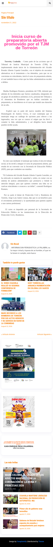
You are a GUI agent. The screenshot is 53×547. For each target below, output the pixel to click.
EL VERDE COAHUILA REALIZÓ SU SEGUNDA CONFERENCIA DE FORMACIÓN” (10, 287)
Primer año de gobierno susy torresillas (30, 510)
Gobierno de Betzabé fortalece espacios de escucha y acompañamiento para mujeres (31, 523)
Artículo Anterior (8, 334)
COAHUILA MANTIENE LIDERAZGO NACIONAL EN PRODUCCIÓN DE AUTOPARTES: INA (33, 498)
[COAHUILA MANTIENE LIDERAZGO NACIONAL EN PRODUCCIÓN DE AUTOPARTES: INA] (10, 499)
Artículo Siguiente (44, 334)
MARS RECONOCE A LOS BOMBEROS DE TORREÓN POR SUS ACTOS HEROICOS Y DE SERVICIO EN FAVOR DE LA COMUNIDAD (12, 318)
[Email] (35, 233)
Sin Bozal (14, 244)
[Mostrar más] (39, 233)
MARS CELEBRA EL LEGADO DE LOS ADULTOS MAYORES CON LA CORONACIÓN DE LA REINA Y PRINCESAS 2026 (24, 480)
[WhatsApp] (25, 233)
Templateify (21, 541)
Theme (41, 541)
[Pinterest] (30, 233)
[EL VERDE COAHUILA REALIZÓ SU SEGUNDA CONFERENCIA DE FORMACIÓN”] (13, 274)
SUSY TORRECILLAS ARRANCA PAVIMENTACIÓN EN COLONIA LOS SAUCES (39, 285)
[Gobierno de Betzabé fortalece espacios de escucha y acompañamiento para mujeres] (10, 524)
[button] (3, 3)
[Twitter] (20, 233)
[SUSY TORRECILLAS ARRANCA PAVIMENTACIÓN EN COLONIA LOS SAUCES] (40, 274)
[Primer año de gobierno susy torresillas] (10, 512)
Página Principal (7, 13)
